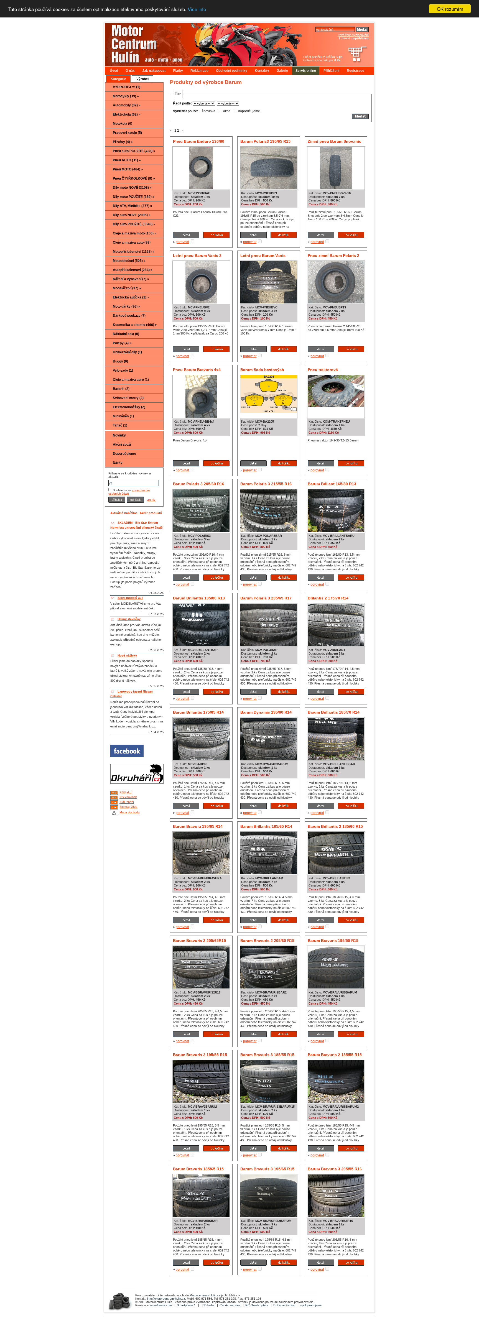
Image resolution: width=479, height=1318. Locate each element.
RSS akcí (125, 792)
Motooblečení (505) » (129, 261)
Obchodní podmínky (231, 71)
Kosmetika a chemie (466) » (135, 325)
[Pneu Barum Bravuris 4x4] (201, 416)
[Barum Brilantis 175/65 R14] (201, 759)
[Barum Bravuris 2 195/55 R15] (201, 1102)
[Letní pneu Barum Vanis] (268, 302)
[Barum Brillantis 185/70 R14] (336, 759)
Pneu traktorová (323, 369)
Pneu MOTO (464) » (128, 169)
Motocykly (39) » (126, 96)
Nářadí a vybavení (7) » (131, 279)
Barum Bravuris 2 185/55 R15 (335, 1055)
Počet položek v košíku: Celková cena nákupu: (322, 58)
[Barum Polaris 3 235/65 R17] (268, 645)
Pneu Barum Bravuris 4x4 (197, 369)
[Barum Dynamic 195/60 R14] (268, 759)
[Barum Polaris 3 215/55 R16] (268, 531)
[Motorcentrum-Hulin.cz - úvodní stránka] (193, 42)
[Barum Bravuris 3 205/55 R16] (336, 1216)
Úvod (114, 71)
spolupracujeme (311, 1305)
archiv (151, 499)
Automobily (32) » (127, 105)
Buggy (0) (120, 361)
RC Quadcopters (256, 1305)
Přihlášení (331, 71)
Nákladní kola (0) (126, 334)
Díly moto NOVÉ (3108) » (132, 188)
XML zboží (126, 802)
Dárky (118, 463)
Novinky (119, 435)
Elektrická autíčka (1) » (131, 297)
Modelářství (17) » (127, 288)
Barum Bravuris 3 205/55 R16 (335, 1169)
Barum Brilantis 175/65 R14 (198, 712)
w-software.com (161, 1305)
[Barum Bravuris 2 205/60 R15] (268, 987)
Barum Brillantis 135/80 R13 (199, 598)
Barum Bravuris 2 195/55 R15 (200, 1055)
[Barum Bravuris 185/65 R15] (201, 1216)
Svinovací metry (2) (128, 398)
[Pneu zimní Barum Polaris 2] (336, 302)
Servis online (305, 71)
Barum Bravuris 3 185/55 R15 (267, 1055)
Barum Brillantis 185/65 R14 (266, 826)
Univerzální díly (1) (127, 352)
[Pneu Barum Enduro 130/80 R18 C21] (201, 188)
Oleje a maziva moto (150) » (134, 233)
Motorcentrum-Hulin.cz (205, 1295)
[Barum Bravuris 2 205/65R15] (201, 987)
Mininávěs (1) (123, 416)
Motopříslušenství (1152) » (133, 252)
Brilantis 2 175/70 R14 (328, 598)
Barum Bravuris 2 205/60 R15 (267, 940)
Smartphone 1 (186, 1305)
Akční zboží (122, 444)
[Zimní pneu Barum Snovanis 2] (336, 188)
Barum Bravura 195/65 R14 (198, 826)
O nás (130, 71)
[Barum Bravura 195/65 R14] (201, 873)
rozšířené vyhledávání (353, 35)
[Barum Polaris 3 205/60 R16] (201, 531)
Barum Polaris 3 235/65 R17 (266, 598)
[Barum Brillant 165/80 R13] (336, 531)
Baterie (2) (121, 389)
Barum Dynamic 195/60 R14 (266, 712)
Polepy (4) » (122, 343)
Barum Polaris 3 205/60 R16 (198, 484)
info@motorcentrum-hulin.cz (166, 1298)
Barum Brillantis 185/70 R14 (334, 712)
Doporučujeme (124, 454)
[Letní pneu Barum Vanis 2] (201, 302)
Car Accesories (230, 1305)
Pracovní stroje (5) (127, 133)
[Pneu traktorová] (336, 406)
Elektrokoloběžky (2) (129, 407)
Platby (178, 71)
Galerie (282, 71)
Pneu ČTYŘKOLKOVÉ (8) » (134, 178)
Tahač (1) (120, 425)
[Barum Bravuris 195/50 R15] (336, 987)
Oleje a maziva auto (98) (132, 242)
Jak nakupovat (153, 71)
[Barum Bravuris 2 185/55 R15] (336, 1102)
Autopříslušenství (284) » (132, 270)
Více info (197, 9)
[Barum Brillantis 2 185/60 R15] (336, 873)
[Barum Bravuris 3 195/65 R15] (268, 1216)
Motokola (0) (122, 124)
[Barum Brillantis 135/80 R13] (201, 645)
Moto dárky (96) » (126, 306)
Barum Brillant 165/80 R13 (332, 484)
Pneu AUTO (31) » (127, 160)
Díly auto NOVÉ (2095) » (132, 215)
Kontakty (262, 71)
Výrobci (142, 79)
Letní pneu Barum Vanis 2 (197, 255)
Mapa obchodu (129, 812)
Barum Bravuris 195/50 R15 (333, 940)
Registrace (355, 71)
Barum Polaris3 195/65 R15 (265, 141)
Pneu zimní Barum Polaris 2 (333, 255)
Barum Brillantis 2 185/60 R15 (335, 826)
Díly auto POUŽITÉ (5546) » (134, 224)
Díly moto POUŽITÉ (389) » (133, 197)
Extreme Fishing (284, 1305)
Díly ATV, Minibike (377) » (132, 206)
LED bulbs (208, 1305)
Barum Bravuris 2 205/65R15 (199, 940)
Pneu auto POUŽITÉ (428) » (134, 151)
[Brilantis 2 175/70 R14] (336, 645)
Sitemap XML (128, 806)
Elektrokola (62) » (127, 114)
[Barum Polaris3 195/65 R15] (268, 188)
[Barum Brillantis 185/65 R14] (268, 873)
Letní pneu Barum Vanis (263, 255)
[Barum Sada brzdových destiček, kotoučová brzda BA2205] (268, 412)
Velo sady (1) (123, 370)
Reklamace (199, 71)
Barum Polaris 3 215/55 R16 (266, 484)
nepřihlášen (360, 38)
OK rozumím (450, 8)
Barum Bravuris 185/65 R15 (198, 1169)
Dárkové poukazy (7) (129, 316)
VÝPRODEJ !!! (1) (126, 87)
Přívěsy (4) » (123, 142)
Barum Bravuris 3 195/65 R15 (267, 1169)
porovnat (182, 242)
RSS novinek (128, 797)
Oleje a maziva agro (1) (131, 380)
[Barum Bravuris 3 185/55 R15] (268, 1102)
